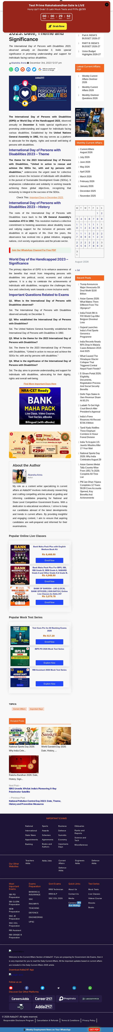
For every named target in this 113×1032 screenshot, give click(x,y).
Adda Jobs (47, 861)
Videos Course (95, 898)
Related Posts (17, 721)
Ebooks (91, 903)
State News (30, 835)
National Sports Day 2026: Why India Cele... (22, 748)
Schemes (46, 835)
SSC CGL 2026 (56, 898)
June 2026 (85, 162)
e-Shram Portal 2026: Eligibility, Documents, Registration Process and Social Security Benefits (90, 381)
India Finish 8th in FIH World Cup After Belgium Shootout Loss (90, 318)
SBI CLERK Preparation (14, 903)
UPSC (31, 922)
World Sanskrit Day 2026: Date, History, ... (53, 748)
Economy (62, 839)
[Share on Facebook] (28, 69)
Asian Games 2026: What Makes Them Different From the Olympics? (89, 303)
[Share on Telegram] (17, 69)
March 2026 (86, 176)
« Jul (77, 270)
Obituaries (79, 826)
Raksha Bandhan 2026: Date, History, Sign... (23, 777)
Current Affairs (19, 709)
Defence (62, 830)
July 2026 (85, 157)
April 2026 (85, 172)
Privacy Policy (88, 1020)
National (29, 826)
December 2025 (88, 191)
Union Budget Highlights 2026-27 (91, 53)
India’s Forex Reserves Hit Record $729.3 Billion (90, 419)
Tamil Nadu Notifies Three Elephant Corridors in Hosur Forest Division (89, 432)
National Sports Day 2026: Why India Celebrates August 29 (90, 456)
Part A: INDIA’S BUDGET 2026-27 (91, 37)
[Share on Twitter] (34, 69)
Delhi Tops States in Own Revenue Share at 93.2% (90, 397)
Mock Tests (93, 889)
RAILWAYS (34, 904)
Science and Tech (80, 839)
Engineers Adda (79, 861)
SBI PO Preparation (14, 895)
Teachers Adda (29, 861)
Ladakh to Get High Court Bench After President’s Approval (90, 408)
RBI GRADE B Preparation (15, 936)
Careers (74, 904)
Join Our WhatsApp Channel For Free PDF (34, 250)
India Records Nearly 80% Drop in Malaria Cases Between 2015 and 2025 (90, 346)
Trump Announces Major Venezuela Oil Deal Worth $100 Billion (90, 289)
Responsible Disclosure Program (18, 1020)
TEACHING (34, 908)
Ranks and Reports (79, 831)
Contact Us (73, 894)
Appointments (31, 839)
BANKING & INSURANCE (35, 893)
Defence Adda (62, 869)
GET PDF (94, 1029)
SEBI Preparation (14, 910)
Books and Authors (47, 845)
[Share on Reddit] (23, 69)
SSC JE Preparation (14, 917)
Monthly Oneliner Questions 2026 (90, 96)
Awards (45, 830)
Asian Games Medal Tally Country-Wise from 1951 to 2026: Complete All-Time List (90, 470)
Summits (62, 835)
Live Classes (94, 894)
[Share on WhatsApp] (11, 69)
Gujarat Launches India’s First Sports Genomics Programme (89, 332)
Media (71, 898)
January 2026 (86, 186)
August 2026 (87, 151)
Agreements (47, 839)
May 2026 (85, 167)
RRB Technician (56, 889)
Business (62, 826)
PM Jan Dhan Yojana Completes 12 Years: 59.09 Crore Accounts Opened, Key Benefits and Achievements (90, 490)
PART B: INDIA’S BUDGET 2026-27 (91, 45)
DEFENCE (33, 913)
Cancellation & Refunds (47, 1020)
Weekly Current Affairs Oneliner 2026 (89, 79)
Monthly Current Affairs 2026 (90, 88)
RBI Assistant (15, 930)
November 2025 (88, 196)
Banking (29, 844)
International (31, 830)
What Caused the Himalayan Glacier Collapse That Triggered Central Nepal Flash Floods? (90, 362)
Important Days (36, 709)
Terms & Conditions (70, 1020)
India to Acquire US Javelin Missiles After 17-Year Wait (90, 445)
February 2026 (87, 181)
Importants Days (63, 845)
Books (91, 907)
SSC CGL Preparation (14, 924)
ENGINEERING (36, 917)
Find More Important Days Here (40, 384)
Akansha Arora (18, 62)
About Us (72, 889)
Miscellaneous (81, 845)
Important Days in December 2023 (47, 197)
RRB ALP (53, 894)
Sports (45, 826)
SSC (31, 899)
